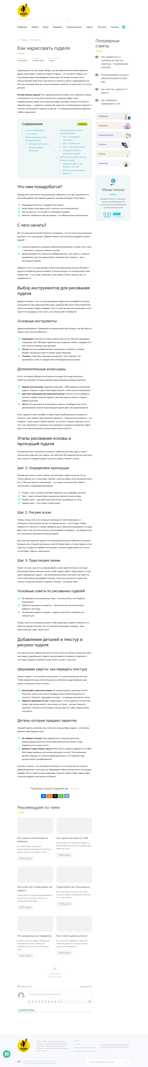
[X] (55, 796)
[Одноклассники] (49, 796)
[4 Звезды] (76, 788)
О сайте (76, 1041)
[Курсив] (32, 1001)
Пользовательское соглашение (85, 1051)
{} (58, 1001)
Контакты (77, 1044)
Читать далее (25, 858)
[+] (61, 1001)
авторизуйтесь (86, 987)
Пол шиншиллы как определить (34, 935)
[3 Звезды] (75, 788)
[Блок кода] (52, 1001)
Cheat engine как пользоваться (73, 886)
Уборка (101, 154)
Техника (115, 27)
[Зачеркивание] (39, 1001)
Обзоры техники (113, 190)
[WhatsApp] (61, 796)
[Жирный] (29, 1001)
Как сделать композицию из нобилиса (32, 839)
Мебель (35, 27)
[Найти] (68, 20)
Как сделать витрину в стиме (72, 838)
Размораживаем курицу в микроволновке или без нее (115, 78)
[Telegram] (66, 796)
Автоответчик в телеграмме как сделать (34, 888)
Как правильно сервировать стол (110, 102)
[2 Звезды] (73, 788)
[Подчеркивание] (35, 1001)
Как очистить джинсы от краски (114, 91)
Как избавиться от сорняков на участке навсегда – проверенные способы (114, 62)
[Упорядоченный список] (42, 1001)
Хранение (102, 163)
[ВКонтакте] (43, 796)
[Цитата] (48, 1001)
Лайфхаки (22, 27)
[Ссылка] (55, 1001)
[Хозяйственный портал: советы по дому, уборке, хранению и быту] (23, 10)
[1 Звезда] (71, 788)
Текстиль (101, 27)
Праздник (57, 27)
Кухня (45, 27)
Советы (89, 27)
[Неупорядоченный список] (45, 1001)
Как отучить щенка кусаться (71, 935)
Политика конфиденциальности (85, 1048)
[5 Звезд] (78, 788)
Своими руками (74, 27)
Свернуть (82, 124)
